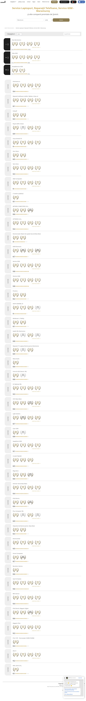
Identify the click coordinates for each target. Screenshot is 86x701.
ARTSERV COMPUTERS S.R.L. (21, 206)
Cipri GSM (15, 428)
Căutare (61, 20)
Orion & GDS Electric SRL (20, 371)
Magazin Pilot (16, 623)
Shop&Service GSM (17, 66)
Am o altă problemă (68, 694)
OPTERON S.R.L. (17, 219)
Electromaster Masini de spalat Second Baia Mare (27, 234)
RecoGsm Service (18, 566)
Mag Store (15, 471)
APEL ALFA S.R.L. (17, 665)
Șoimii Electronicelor (9, 28)
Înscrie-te (54, 1)
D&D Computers (17, 179)
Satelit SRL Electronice (19, 331)
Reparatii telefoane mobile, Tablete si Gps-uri (25, 96)
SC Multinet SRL (17, 384)
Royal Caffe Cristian (18, 124)
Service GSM (16, 261)
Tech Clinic (16, 164)
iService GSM (16, 276)
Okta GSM (15, 53)
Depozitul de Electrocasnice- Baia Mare (24, 526)
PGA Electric (16, 498)
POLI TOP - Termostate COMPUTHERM (23, 638)
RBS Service (16, 593)
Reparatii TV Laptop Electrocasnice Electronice (26, 346)
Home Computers (18, 553)
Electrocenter (16, 538)
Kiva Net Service (16, 40)
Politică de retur (45, 1)
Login (82, 2)
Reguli (34, 1)
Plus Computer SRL (18, 511)
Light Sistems (16, 414)
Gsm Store (16, 151)
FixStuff (15, 111)
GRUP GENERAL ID (18, 303)
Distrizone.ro (16, 81)
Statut (38, 1)
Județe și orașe (21, 1)
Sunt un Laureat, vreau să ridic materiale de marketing (71, 689)
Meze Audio (16, 359)
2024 (18, 34)
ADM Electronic (17, 246)
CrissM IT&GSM (17, 456)
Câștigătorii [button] (12, 1)
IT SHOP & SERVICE (18, 193)
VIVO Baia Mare (17, 399)
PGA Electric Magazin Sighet (20, 608)
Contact (28, 1)
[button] (73, 2)
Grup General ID (17, 138)
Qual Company (17, 579)
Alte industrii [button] (64, 2)
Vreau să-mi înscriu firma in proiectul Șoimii (72, 692)
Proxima (15, 291)
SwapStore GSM (17, 441)
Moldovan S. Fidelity (18, 318)
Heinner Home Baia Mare (20, 483)
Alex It (14, 651)
